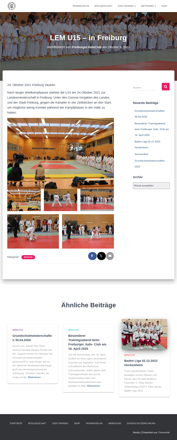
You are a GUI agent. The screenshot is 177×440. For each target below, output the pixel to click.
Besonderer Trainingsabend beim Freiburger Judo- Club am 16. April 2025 (152, 129)
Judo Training (126, 6)
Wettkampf (147, 6)
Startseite (16, 423)
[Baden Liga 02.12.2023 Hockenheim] (144, 334)
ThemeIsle (164, 432)
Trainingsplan (80, 6)
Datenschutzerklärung (141, 423)
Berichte (28, 257)
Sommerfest (141, 154)
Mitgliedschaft (103, 6)
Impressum (114, 423)
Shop (164, 6)
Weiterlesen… (35, 377)
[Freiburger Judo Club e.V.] (12, 6)
